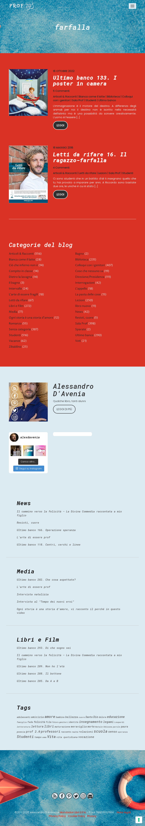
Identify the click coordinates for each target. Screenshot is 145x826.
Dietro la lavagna (20, 277)
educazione (116, 717)
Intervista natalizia (33, 594)
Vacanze (14, 341)
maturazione (62, 726)
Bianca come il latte (92, 96)
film (48, 722)
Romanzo (15, 323)
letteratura (23, 726)
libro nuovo (83, 306)
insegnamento (90, 722)
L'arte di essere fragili (23, 294)
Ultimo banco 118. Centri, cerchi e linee (48, 544)
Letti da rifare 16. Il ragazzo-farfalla (90, 157)
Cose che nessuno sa (89, 271)
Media (13, 312)
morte (91, 726)
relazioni (86, 731)
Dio (95, 717)
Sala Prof (77, 100)
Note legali (124, 812)
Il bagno (14, 283)
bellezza (71, 717)
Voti (78, 341)
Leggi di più (64, 409)
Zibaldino (15, 347)
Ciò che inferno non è (23, 265)
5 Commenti (61, 91)
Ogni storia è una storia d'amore (31, 318)
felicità (39, 722)
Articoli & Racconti (65, 96)
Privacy (91, 816)
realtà (75, 732)
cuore (82, 717)
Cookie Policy (76, 816)
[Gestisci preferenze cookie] (138, 819)
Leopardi (119, 722)
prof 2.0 (33, 731)
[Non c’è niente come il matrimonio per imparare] (16, 450)
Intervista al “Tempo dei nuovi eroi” (45, 601)
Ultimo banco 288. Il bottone (39, 673)
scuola (101, 731)
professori (50, 731)
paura (124, 726)
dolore (102, 717)
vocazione (86, 737)
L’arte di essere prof (33, 537)
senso (112, 731)
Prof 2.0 (22, 6)
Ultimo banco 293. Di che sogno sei (44, 648)
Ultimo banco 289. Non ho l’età (41, 666)
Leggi (60, 125)
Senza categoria (20, 329)
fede (30, 722)
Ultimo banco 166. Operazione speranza (46, 530)
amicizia (37, 717)
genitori (63, 722)
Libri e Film (16, 306)
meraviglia (79, 726)
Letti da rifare (87, 173)
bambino (60, 717)
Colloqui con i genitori (90, 265)
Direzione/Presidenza (89, 277)
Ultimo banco (107, 100)
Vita (51, 736)
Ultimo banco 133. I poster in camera (85, 80)
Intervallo (15, 289)
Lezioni (102, 173)
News (79, 312)
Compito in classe (21, 271)
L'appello (81, 289)
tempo (38, 737)
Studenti (90, 100)
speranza (123, 732)
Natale (99, 726)
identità (73, 722)
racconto (66, 731)
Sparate (80, 329)
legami (108, 722)
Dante (89, 717)
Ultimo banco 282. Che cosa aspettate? (46, 579)
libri (49, 726)
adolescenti (23, 717)
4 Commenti (61, 167)
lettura (37, 726)
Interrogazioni (85, 283)
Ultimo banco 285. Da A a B (37, 681)
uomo (44, 737)
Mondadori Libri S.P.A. (73, 812)
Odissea (107, 726)
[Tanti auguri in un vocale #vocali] (28, 450)
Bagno (79, 254)
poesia (21, 731)
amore (50, 716)
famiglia (22, 722)
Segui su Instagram (30, 468)
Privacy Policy (57, 816)
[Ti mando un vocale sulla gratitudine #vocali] (40, 450)
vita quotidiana (67, 737)
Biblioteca (113, 96)
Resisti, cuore (84, 318)
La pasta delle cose (88, 294)
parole (116, 726)
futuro (55, 722)
